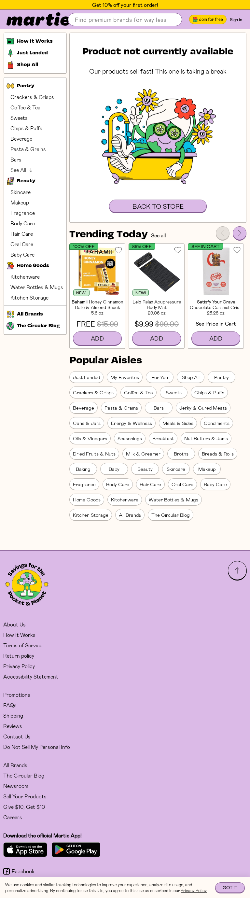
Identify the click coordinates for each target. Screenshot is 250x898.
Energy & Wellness (131, 423)
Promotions (16, 695)
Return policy (18, 655)
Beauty (145, 469)
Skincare (20, 192)
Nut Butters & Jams (206, 438)
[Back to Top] (237, 570)
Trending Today (108, 235)
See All (18, 170)
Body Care (22, 223)
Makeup (19, 202)
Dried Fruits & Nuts (94, 453)
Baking (83, 469)
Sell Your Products (25, 796)
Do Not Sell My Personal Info (36, 747)
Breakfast (163, 438)
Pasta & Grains (28, 149)
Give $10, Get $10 (24, 807)
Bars (15, 159)
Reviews (12, 726)
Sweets (19, 118)
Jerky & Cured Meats (203, 408)
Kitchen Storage (29, 297)
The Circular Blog (170, 515)
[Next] (239, 233)
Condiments (216, 423)
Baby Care (22, 254)
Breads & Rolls (218, 453)
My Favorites (124, 377)
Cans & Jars (87, 423)
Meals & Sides (177, 423)
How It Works (19, 635)
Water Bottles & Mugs (36, 287)
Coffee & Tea (25, 107)
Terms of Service (22, 645)
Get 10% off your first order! (125, 5)
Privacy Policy (19, 666)
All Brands (130, 515)
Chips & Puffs (26, 128)
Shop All (191, 377)
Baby (114, 469)
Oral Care (21, 244)
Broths (181, 453)
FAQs (10, 705)
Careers (12, 817)
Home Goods (87, 499)
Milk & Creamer (143, 453)
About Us (14, 624)
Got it (230, 887)
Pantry (221, 377)
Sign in (236, 19)
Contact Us (17, 736)
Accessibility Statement (30, 676)
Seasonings (130, 438)
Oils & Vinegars (90, 438)
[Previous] (222, 233)
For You (159, 377)
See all (158, 235)
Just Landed (86, 377)
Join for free (211, 19)
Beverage (21, 138)
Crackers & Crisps (32, 97)
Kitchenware (25, 277)
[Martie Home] (33, 19)
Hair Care (21, 234)
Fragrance (22, 213)
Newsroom (15, 786)
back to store (158, 206)
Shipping (13, 715)
